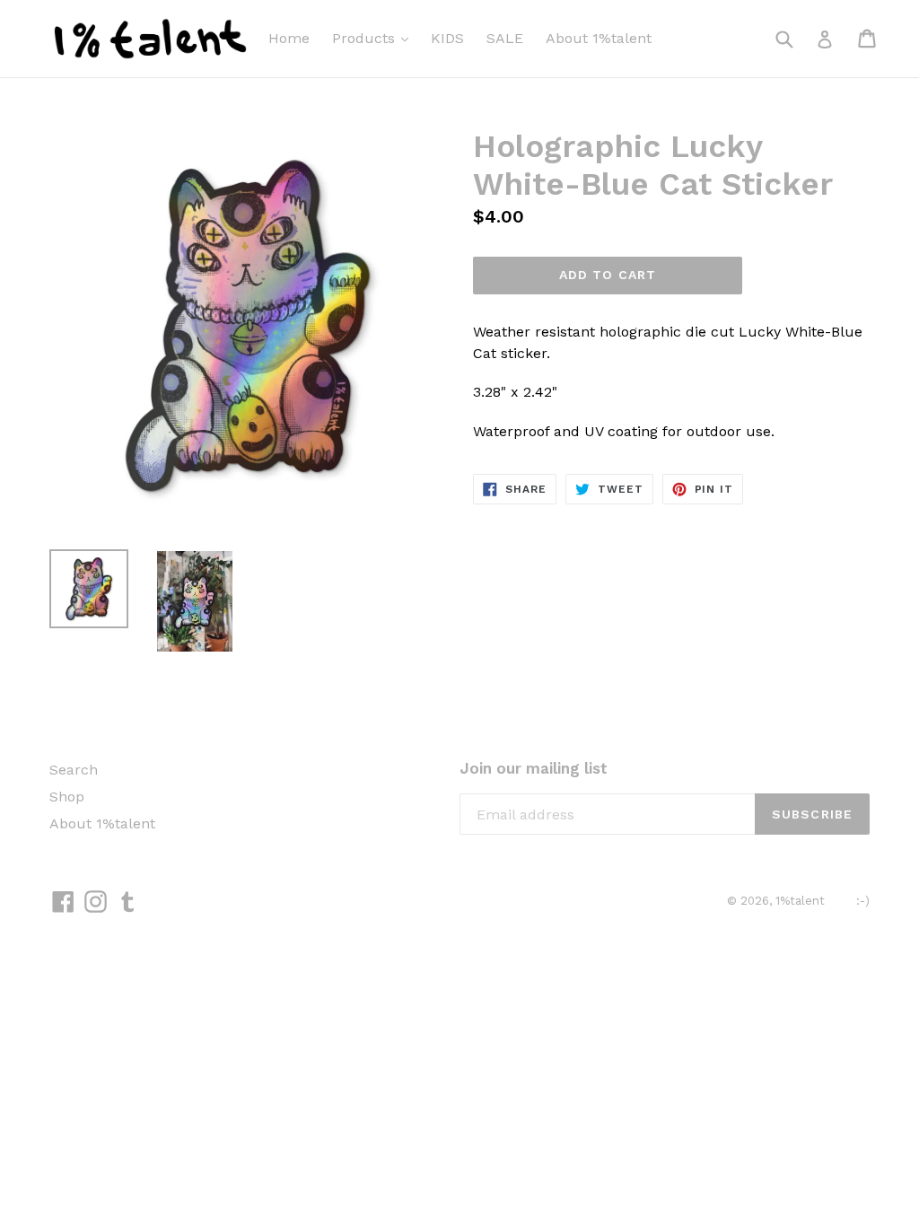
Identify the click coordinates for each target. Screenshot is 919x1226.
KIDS (447, 38)
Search (73, 769)
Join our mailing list (534, 768)
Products (365, 38)
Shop (66, 796)
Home (289, 38)
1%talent (800, 900)
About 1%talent (599, 38)
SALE (504, 38)
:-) (863, 900)
